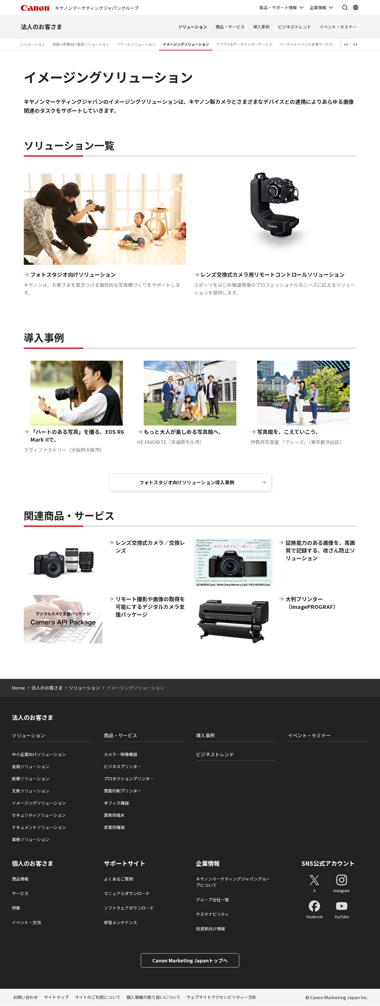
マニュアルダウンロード (127, 893)
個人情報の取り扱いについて (153, 997)
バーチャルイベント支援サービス (306, 44)
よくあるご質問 (118, 879)
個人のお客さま (32, 863)
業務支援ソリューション (25, 44)
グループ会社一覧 (212, 899)
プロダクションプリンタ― (129, 778)
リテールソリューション (136, 44)
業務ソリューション (30, 839)
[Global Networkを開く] (355, 7)
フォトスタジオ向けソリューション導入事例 (186, 482)
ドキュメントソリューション (39, 827)
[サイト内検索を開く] (345, 7)
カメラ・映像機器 (120, 754)
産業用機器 (114, 827)
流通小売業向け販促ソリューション (80, 44)
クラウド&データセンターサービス (244, 44)
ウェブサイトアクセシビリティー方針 (221, 997)
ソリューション (192, 27)
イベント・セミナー (338, 27)
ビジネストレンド (294, 27)
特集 (16, 908)
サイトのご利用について (98, 997)
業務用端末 (114, 815)
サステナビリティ (212, 914)
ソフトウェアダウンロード (129, 908)
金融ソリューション (30, 766)
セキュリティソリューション (39, 815)
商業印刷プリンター (122, 791)
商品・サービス (230, 27)
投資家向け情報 (210, 929)
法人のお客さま (41, 26)
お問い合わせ (25, 997)
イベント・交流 (26, 922)
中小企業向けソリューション (39, 754)
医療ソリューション (30, 778)
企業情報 (318, 7)
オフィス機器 (116, 803)
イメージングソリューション (186, 44)
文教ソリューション (30, 791)
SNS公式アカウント (328, 863)
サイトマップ (56, 997)
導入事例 (261, 27)
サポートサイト (124, 863)
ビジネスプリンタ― (122, 766)
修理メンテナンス (120, 922)
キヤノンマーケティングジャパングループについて (233, 882)
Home (18, 688)
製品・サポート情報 (278, 7)
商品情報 (20, 879)
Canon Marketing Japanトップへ (190, 960)
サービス (20, 893)
